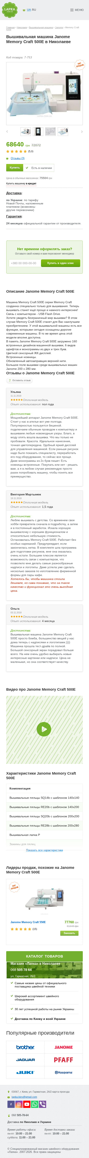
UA (29, 9)
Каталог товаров (44, 956)
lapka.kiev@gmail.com (24, 1097)
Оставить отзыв (21, 380)
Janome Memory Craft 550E (28, 922)
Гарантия (14, 216)
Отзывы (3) (17, 158)
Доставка (14, 193)
